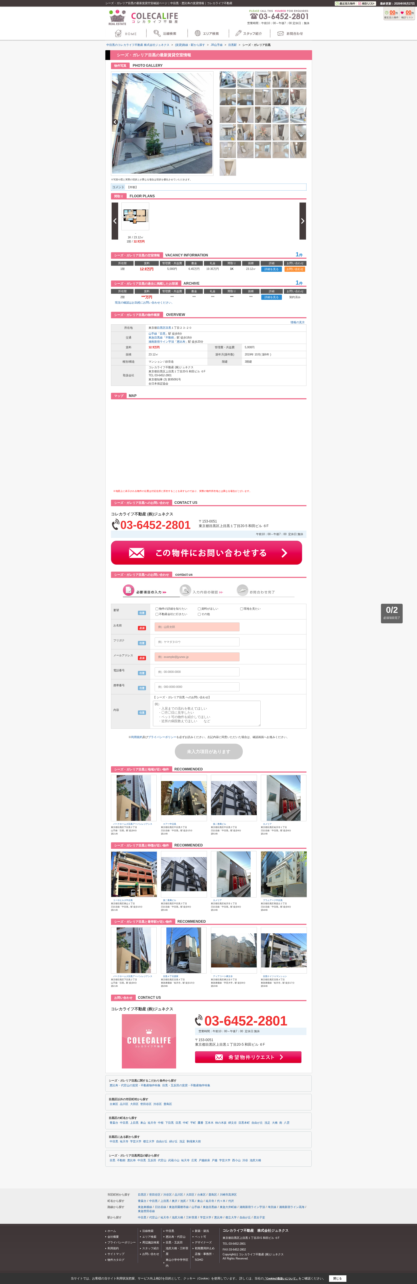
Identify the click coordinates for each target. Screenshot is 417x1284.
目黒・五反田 (174, 1242)
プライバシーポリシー (162, 737)
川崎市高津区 (228, 1194)
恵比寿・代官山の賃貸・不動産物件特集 (135, 1085)
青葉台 (114, 1122)
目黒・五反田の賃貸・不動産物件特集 (186, 1085)
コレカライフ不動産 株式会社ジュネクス (256, 1230)
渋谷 (245, 1160)
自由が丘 (257, 1122)
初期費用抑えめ (205, 1248)
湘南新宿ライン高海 (291, 1207)
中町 (186, 1122)
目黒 (168, 327)
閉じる (337, 1278)
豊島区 (168, 1104)
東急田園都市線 (179, 1207)
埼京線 (272, 1207)
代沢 (231, 1201)
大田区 (134, 1104)
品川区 (124, 1104)
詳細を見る (272, 269)
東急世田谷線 (146, 1211)
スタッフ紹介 (150, 1248)
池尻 (183, 1201)
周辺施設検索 (150, 1242)
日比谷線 (160, 1207)
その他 (205, 614)
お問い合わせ (294, 269)
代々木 (221, 1201)
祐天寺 (152, 1122)
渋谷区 (157, 1104)
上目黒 (134, 1122)
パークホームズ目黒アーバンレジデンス (132, 824)
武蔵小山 (173, 1160)
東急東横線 (145, 1207)
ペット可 (200, 1236)
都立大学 (148, 1141)
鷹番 (200, 1122)
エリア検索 (149, 1236)
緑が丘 (173, 1141)
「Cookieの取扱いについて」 (281, 1278)
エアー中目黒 (169, 824)
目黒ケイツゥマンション (275, 976)
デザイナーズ (203, 1242)
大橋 (275, 1122)
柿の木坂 (221, 1122)
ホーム (112, 1231)
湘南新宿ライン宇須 (161, 341)
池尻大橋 (255, 1160)
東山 (143, 1122)
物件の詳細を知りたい (173, 608)
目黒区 (161, 327)
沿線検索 (148, 1231)
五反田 (152, 1160)
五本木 (209, 1122)
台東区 (114, 1104)
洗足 (267, 1122)
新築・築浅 (202, 1231)
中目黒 (124, 1122)
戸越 (214, 1160)
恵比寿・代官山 (175, 1236)
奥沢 (174, 1201)
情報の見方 (298, 322)
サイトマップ (116, 1254)
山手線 (153, 333)
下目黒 (169, 1122)
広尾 (194, 1160)
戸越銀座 (204, 1160)
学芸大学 (135, 1141)
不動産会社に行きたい (173, 614)
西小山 (236, 1160)
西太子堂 (259, 1217)
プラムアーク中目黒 (273, 900)
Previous (115, 122)
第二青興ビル (219, 824)
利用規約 (136, 737)
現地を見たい (252, 608)
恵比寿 (181, 341)
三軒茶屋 (191, 1217)
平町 (193, 1122)
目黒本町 (244, 1122)
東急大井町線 (228, 1207)
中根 (161, 1122)
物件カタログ (116, 1259)
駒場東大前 (194, 1141)
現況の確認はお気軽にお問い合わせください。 (144, 302)
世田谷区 (146, 1104)
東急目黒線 (156, 337)
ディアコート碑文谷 (223, 976)
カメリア (267, 824)
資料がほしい (209, 608)
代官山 (162, 1160)
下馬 (191, 1201)
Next (209, 122)
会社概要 (113, 1236)
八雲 (287, 1122)
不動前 (169, 337)
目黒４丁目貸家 (170, 976)
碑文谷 (232, 1122)
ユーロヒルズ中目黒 (123, 900)
